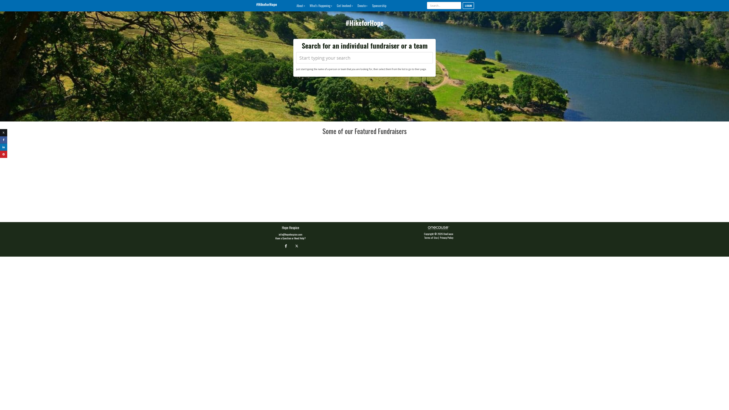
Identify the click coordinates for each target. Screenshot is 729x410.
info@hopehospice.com (290, 234)
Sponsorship (379, 5)
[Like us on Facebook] (285, 246)
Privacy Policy (446, 238)
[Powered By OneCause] (438, 228)
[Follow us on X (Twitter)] (297, 246)
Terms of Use (431, 238)
